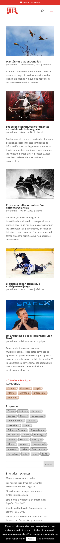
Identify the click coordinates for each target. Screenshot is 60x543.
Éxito (44, 453)
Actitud (22, 411)
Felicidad (11, 439)
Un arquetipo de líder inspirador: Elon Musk (29, 337)
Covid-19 (31, 420)
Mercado (24, 392)
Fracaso (23, 439)
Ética (35, 454)
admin (13, 64)
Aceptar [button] (31, 539)
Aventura (36, 411)
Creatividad (13, 425)
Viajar (25, 454)
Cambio (11, 415)
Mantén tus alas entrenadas (23, 61)
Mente (40, 132)
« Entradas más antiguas (18, 380)
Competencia (37, 416)
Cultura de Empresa (16, 430)
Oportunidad (39, 444)
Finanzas (24, 388)
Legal (37, 388)
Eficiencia (13, 434)
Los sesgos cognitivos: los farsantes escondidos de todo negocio (27, 128)
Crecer (26, 425)
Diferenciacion (37, 430)
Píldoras (47, 64)
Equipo (41, 341)
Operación (39, 392)
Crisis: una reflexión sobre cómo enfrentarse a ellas (25, 206)
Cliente (23, 415)
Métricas (23, 444)
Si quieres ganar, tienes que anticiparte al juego (23, 285)
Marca (11, 444)
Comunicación (15, 420)
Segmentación (38, 449)
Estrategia (39, 434)
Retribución (12, 449)
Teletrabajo (13, 454)
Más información (45, 538)
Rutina (24, 449)
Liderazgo (36, 439)
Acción (11, 411)
